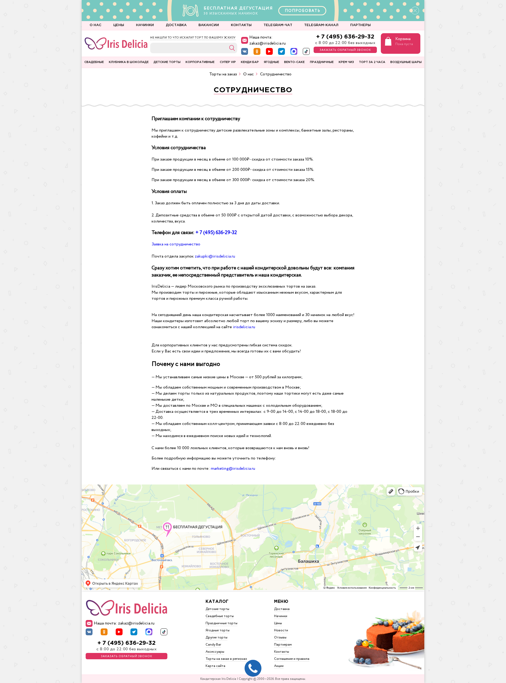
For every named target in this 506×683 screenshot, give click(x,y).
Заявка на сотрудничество (176, 244)
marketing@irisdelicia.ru (233, 469)
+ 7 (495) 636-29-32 (345, 36)
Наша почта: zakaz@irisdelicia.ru (267, 40)
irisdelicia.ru (244, 327)
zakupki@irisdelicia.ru (215, 256)
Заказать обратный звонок (345, 50)
